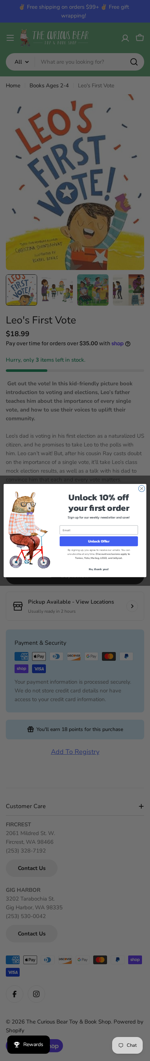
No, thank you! (98, 569)
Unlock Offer (99, 541)
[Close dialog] (141, 488)
